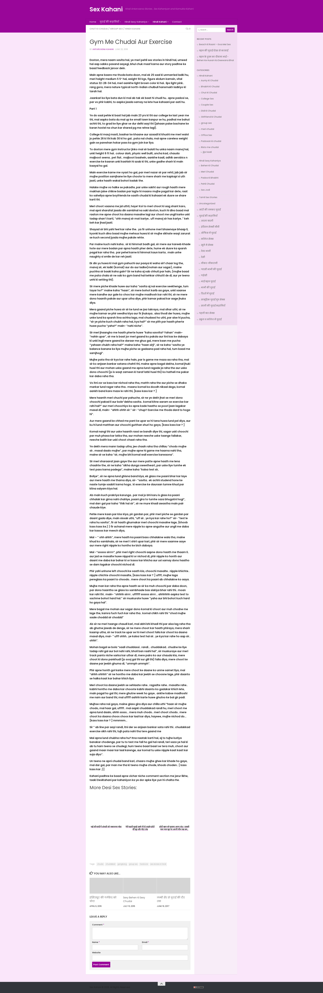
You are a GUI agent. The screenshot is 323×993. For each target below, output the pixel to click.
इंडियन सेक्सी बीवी (210, 226)
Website (96, 952)
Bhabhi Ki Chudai (210, 86)
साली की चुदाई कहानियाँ (213, 305)
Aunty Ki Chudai (209, 80)
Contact (177, 21)
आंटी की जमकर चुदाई (210, 209)
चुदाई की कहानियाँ (109, 21)
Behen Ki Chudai (210, 165)
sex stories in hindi (158, 864)
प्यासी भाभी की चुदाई (211, 269)
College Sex (207, 98)
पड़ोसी (204, 275)
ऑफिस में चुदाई (208, 232)
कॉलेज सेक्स (207, 238)
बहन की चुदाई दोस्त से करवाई (213, 50)
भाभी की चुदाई (208, 287)
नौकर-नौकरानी (209, 263)
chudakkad (110, 864)
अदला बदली (207, 220)
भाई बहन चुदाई (208, 281)
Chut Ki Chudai (99, 28)
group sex (116, 28)
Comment (98, 924)
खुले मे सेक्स (207, 245)
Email (145, 942)
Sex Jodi (205, 189)
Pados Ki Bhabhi (209, 177)
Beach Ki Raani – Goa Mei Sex (215, 44)
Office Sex (206, 135)
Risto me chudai (210, 147)
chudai (100, 864)
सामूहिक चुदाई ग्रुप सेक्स (213, 299)
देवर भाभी (206, 251)
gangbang (122, 864)
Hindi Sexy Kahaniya (136, 21)
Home (92, 21)
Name (96, 942)
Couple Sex (207, 104)
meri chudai (207, 129)
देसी (203, 257)
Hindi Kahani (160, 21)
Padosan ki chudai (211, 141)
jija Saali (207, 152)
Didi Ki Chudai (208, 110)
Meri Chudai (207, 171)
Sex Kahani (106, 9)
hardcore (144, 864)
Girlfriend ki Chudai (211, 116)
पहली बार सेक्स (207, 313)
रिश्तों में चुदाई (207, 293)
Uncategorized (207, 203)
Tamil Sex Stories (208, 197)
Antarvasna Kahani (103, 49)
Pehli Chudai (207, 183)
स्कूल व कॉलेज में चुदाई (210, 319)
